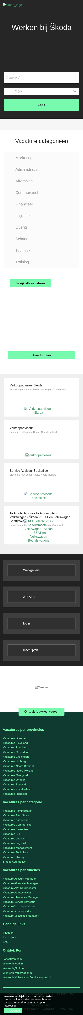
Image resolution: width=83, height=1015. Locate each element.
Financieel (24, 204)
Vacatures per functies (21, 870)
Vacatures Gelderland (16, 752)
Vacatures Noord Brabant (18, 765)
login (26, 623)
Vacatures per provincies (23, 730)
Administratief (27, 169)
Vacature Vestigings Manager (21, 915)
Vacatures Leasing (14, 838)
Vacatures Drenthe (14, 738)
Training (22, 262)
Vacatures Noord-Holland (18, 770)
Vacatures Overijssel (15, 775)
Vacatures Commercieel (17, 824)
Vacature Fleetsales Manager (21, 897)
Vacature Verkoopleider (17, 911)
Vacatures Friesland (15, 747)
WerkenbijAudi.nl (13, 963)
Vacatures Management (17, 847)
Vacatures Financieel (15, 829)
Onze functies (41, 355)
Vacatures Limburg (14, 761)
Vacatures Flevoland (15, 742)
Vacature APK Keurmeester (19, 887)
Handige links (14, 924)
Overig (21, 227)
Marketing (23, 158)
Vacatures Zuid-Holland (17, 789)
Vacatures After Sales (16, 815)
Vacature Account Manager (19, 878)
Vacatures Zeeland (14, 784)
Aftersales (24, 181)
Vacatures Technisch (15, 852)
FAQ (5, 941)
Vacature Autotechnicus (17, 892)
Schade (21, 239)
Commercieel (26, 192)
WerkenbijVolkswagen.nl (17, 972)
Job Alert (29, 596)
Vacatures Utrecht (14, 779)
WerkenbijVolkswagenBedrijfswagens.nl (27, 977)
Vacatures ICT (11, 833)
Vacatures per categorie (22, 802)
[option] (41, 687)
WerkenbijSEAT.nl (13, 968)
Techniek (22, 250)
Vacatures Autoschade (16, 819)
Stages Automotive (14, 861)
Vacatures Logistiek (15, 843)
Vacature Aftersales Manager (20, 883)
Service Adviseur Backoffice (29, 470)
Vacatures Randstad (15, 793)
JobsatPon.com (12, 958)
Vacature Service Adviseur (19, 901)
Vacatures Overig (13, 857)
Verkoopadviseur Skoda (26, 385)
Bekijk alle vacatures (30, 283)
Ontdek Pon (12, 950)
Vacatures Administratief (17, 810)
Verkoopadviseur (21, 428)
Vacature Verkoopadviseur (19, 906)
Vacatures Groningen (16, 756)
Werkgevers (31, 570)
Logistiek (22, 216)
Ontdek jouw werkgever (41, 711)
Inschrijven (30, 650)
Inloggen (8, 932)
